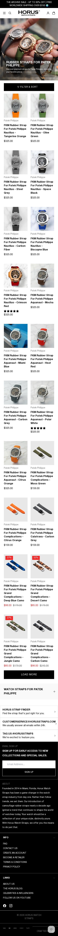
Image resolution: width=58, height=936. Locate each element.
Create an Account (14, 853)
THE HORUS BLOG (12, 889)
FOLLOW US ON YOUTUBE (17, 898)
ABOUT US (9, 884)
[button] (10, 13)
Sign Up (29, 772)
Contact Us (10, 848)
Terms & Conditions (15, 862)
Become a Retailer (13, 858)
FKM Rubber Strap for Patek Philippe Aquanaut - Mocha (42, 299)
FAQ (5, 844)
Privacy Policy (11, 867)
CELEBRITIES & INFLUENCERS (18, 893)
